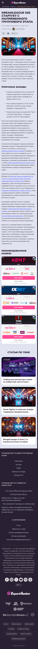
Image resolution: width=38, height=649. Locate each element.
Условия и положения (18, 645)
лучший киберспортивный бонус (12, 216)
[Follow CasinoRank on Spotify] (26, 580)
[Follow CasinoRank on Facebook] (7, 580)
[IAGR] (8, 603)
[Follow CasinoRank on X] (16, 580)
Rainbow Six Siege (18, 472)
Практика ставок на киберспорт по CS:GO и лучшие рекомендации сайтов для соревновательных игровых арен (17, 178)
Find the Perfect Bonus (18, 494)
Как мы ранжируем (18, 536)
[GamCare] (26, 603)
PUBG (18, 468)
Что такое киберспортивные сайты (18, 491)
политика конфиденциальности (18, 539)
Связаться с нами (18, 529)
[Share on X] (3, 33)
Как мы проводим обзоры (19, 532)
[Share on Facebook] (8, 33)
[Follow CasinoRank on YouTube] (21, 580)
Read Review (19, 281)
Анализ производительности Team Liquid (20, 163)
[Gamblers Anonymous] (15, 603)
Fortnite (19, 465)
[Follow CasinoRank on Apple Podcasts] (30, 580)
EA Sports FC (18, 475)
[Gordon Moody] (19, 609)
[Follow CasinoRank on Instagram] (12, 580)
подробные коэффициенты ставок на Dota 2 (16, 190)
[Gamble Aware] (16, 614)
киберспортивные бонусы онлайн (13, 151)
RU (18, 585)
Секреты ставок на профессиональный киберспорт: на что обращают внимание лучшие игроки (17, 509)
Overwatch (19, 461)
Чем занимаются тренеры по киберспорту (18, 504)
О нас (18, 525)
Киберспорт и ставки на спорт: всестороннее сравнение (13, 499)
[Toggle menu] (3, 3)
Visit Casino (18, 278)
